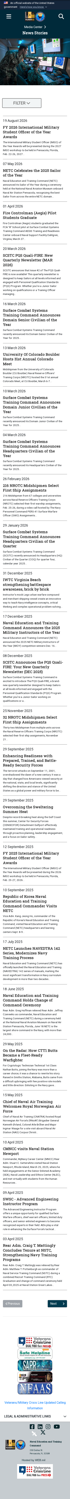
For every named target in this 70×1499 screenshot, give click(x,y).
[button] (34, 7)
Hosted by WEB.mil (33, 1460)
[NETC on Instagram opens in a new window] (48, 1428)
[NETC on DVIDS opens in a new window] (34, 1433)
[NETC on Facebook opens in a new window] (32, 1428)
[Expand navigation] (9, 17)
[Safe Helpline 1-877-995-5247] (35, 1353)
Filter (19, 103)
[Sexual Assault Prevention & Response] (35, 1365)
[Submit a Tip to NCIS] (35, 1377)
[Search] (61, 17)
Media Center (33, 27)
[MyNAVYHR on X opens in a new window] (43, 1433)
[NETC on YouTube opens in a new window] (57, 1428)
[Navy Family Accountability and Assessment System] (35, 1388)
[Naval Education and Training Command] (15, 1444)
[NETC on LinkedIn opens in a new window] (40, 1428)
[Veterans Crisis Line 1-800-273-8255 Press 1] (35, 1342)
